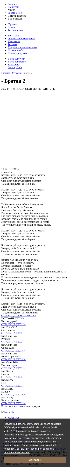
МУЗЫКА (13, 417)
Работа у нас (15, 12)
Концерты (13, 7)
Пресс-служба (15, 50)
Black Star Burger (17, 61)
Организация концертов (21, 38)
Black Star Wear (16, 58)
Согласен (35, 460)
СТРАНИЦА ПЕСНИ (13, 324)
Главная (12, 4)
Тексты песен (15, 30)
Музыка (12, 24)
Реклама (12, 44)
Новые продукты (17, 53)
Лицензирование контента (22, 47)
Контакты (13, 35)
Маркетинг (14, 41)
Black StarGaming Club (15, 66)
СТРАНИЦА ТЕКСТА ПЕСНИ (18, 315)
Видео (11, 27)
